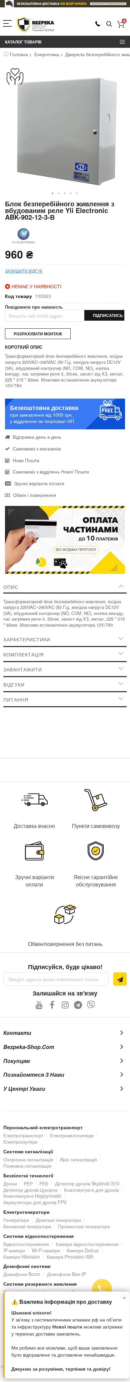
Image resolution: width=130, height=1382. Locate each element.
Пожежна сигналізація (27, 1165)
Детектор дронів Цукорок (30, 1189)
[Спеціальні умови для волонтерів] (15, 76)
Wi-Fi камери (46, 1250)
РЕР (28, 1183)
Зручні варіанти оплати (39, 483)
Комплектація (23, 654)
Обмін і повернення (34, 495)
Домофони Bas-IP (66, 1274)
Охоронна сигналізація (28, 1159)
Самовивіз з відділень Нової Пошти (51, 471)
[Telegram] (78, 1004)
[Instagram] (65, 1004)
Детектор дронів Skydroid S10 (87, 1183)
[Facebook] (52, 1004)
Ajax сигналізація (78, 1159)
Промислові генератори (84, 1226)
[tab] (65, 587)
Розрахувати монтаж (38, 334)
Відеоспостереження (26, 1244)
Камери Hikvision (21, 1256)
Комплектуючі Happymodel (32, 1195)
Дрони (10, 1183)
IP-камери (14, 1250)
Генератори (16, 1219)
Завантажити (22, 669)
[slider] (65, 3)
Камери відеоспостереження (87, 1244)
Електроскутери (20, 1141)
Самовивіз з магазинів (37, 448)
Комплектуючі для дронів (91, 1189)
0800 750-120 (97, 23)
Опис (10, 586)
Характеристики (26, 639)
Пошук (109, 24)
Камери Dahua (83, 1250)
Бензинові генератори (27, 1226)
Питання (15, 699)
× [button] (124, 1297)
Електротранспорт (23, 1135)
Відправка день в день (37, 436)
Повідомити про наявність (34, 307)
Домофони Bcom (21, 1274)
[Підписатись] (120, 979)
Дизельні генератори (58, 1219)
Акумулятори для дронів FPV (35, 1202)
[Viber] (91, 1004)
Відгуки (14, 684)
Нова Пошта (26, 460)
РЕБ (43, 1183)
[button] (53, 194)
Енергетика (46, 54)
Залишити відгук (23, 271)
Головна (19, 54)
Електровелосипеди (72, 1135)
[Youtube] (39, 1004)
